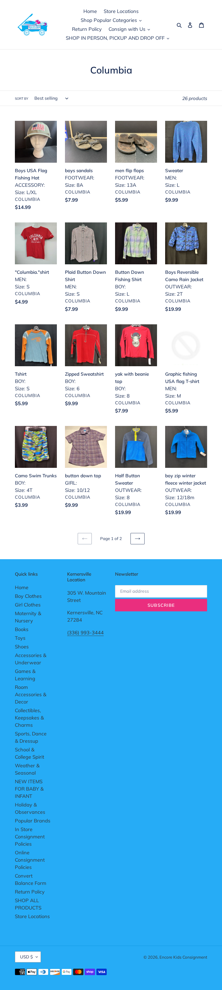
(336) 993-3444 (85, 632)
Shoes (22, 647)
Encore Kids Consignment (183, 957)
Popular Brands (32, 821)
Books (21, 629)
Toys (20, 638)
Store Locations (32, 916)
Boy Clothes (28, 596)
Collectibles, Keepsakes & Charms (29, 717)
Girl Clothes (28, 605)
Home (21, 587)
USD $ (26, 956)
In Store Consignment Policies (30, 836)
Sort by (21, 98)
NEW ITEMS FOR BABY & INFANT (29, 788)
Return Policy (30, 892)
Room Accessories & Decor (30, 694)
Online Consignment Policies (30, 859)
